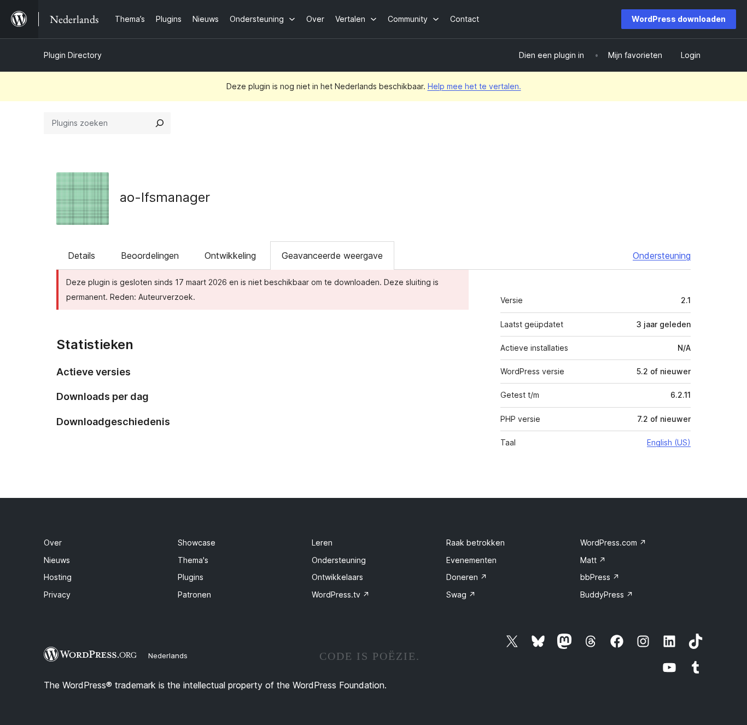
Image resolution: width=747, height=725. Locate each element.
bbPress (600, 577)
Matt (593, 560)
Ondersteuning (662, 255)
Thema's (193, 560)
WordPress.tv (341, 594)
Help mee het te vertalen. (474, 86)
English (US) (669, 442)
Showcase (196, 542)
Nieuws (57, 560)
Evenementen (471, 560)
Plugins (190, 577)
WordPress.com (613, 542)
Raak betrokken (475, 542)
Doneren (466, 577)
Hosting (58, 577)
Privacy (57, 594)
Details (81, 255)
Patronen (194, 594)
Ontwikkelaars (337, 577)
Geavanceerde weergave (332, 255)
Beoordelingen (150, 255)
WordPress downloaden (679, 19)
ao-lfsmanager (165, 197)
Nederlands (168, 655)
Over (53, 542)
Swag (461, 594)
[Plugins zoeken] (160, 123)
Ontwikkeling (230, 255)
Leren (322, 542)
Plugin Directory (73, 55)
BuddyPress (606, 594)
